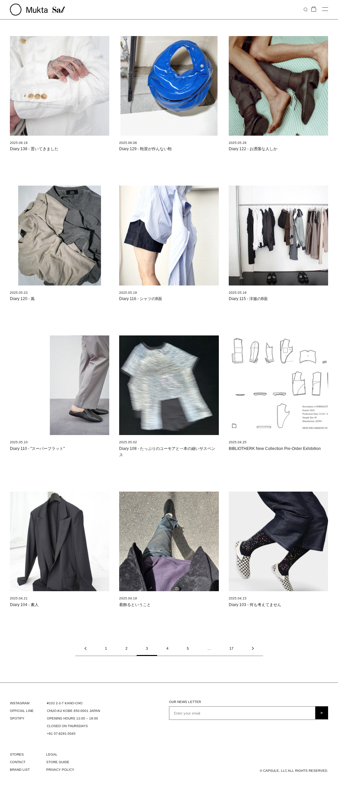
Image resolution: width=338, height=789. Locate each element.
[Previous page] (85, 648)
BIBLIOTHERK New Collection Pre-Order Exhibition (275, 448)
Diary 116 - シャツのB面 (140, 298)
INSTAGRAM (19, 703)
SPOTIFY (17, 718)
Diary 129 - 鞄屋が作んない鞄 (145, 149)
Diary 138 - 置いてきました (34, 149)
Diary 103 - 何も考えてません (255, 604)
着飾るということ (135, 604)
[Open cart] (313, 9)
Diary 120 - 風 (22, 298)
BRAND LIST (20, 769)
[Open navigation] (325, 9)
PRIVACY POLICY (60, 769)
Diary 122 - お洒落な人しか (253, 149)
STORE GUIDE (57, 762)
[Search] (305, 9)
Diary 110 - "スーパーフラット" (37, 448)
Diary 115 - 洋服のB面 (248, 298)
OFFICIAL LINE (22, 711)
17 (231, 648)
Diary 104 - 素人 (24, 604)
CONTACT (17, 762)
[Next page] (253, 648)
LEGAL (51, 754)
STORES (17, 754)
